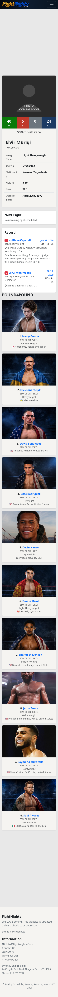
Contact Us (8, 948)
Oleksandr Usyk (30, 390)
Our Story (8, 952)
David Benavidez (30, 443)
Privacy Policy (10, 959)
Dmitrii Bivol (30, 601)
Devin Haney (30, 547)
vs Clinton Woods (20, 272)
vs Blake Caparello (20, 240)
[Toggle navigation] (51, 4)
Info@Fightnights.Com (19, 944)
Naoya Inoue (30, 336)
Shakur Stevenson (30, 654)
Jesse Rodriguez (30, 494)
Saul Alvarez (31, 815)
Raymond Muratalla (31, 762)
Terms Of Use (10, 955)
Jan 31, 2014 (46, 240)
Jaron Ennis (30, 708)
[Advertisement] (29, 40)
